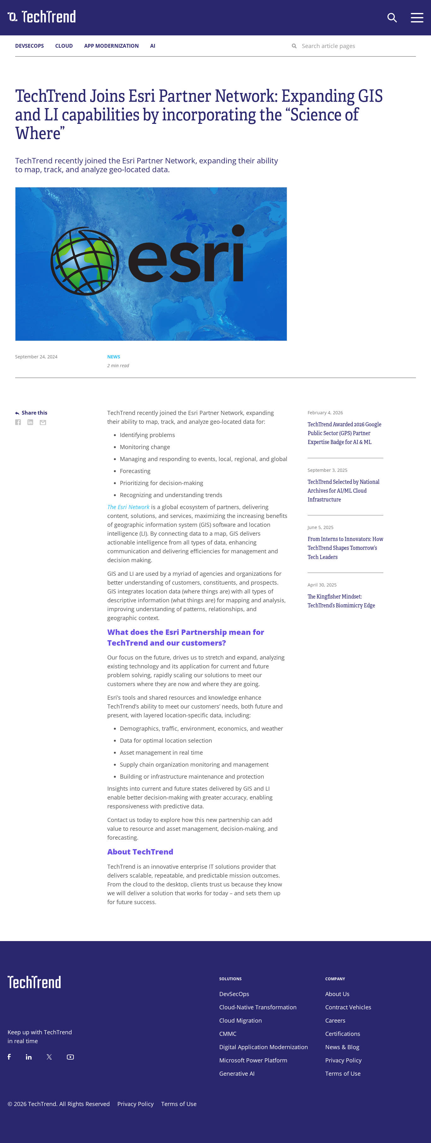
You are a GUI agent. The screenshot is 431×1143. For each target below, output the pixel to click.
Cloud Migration (240, 1020)
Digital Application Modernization (263, 1047)
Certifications (342, 1033)
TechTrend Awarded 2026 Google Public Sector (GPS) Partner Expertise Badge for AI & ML (344, 433)
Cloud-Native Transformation (258, 1007)
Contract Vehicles (348, 1007)
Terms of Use (179, 1104)
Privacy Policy (135, 1104)
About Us (337, 994)
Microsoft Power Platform (253, 1060)
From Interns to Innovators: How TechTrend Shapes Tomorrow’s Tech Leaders (345, 548)
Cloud (64, 45)
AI (152, 45)
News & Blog (342, 1047)
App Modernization (111, 45)
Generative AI (237, 1073)
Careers (335, 1020)
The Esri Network (128, 507)
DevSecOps (29, 45)
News (113, 357)
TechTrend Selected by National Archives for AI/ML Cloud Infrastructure (344, 490)
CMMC (227, 1033)
